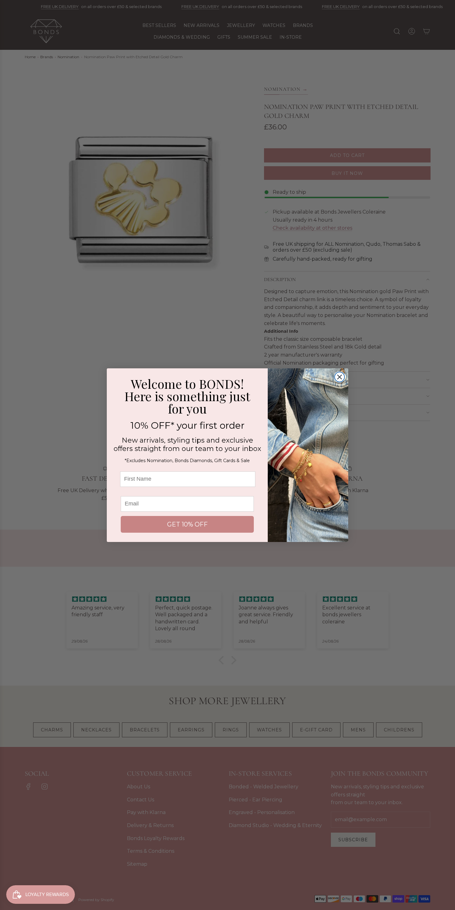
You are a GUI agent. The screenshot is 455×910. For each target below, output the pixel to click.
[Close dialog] (339, 377)
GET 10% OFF (187, 524)
